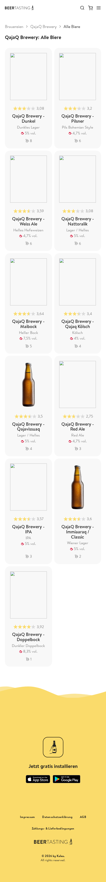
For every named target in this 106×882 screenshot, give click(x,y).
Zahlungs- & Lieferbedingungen (53, 828)
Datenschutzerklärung (57, 817)
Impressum (27, 817)
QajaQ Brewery (43, 26)
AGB (83, 817)
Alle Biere (72, 26)
